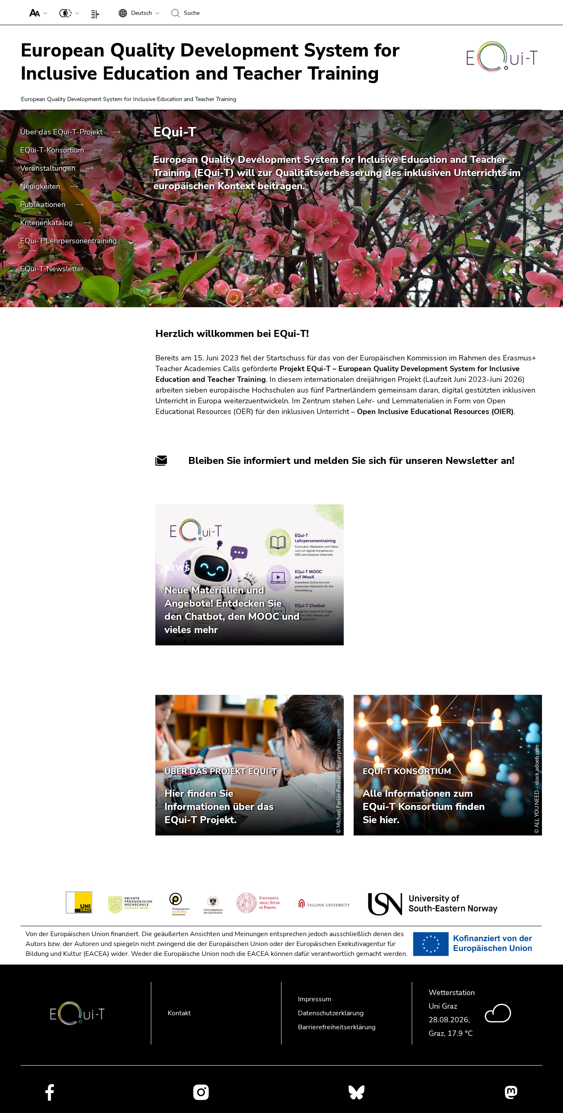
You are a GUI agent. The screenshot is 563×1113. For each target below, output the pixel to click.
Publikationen (44, 204)
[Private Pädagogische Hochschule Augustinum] (131, 904)
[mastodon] (511, 1092)
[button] (36, 12)
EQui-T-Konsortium (53, 150)
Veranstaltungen (48, 168)
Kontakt (179, 1013)
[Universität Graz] (79, 904)
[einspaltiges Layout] (97, 12)
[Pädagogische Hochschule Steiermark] (179, 904)
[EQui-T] (502, 58)
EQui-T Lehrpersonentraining (68, 241)
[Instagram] (201, 1092)
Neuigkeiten (41, 186)
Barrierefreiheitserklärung (336, 1027)
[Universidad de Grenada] (212, 904)
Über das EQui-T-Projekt (62, 132)
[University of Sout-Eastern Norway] (433, 904)
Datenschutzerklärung (331, 1013)
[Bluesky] (356, 1092)
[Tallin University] (324, 904)
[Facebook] (49, 1092)
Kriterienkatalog (47, 223)
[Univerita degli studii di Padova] (258, 904)
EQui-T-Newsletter (53, 269)
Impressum (314, 999)
